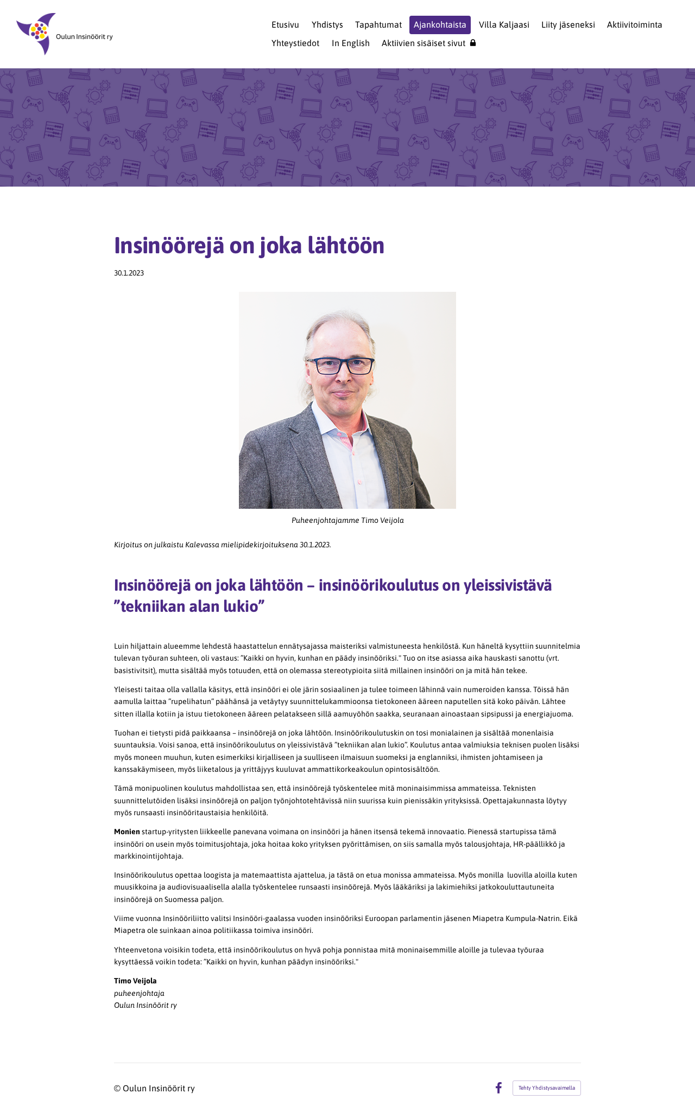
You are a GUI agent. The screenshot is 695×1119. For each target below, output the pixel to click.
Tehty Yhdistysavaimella (547, 1088)
